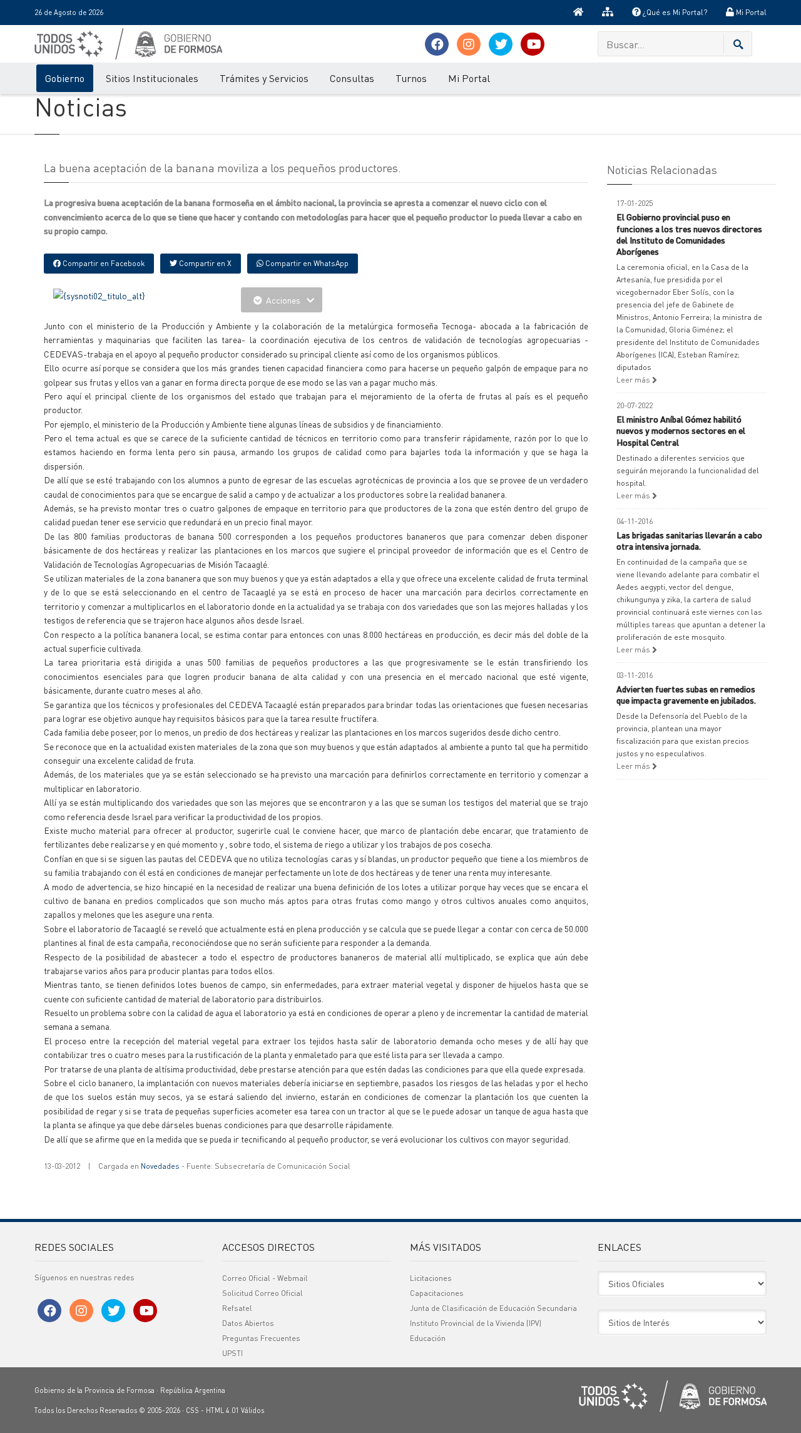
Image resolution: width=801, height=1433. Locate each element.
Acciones (283, 300)
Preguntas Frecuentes (261, 1338)
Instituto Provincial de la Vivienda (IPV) (475, 1323)
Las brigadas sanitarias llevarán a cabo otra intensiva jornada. (689, 540)
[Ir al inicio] (578, 12)
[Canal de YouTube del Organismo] (532, 44)
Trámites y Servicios (264, 78)
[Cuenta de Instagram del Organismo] (469, 44)
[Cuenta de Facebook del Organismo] (437, 44)
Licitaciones (431, 1278)
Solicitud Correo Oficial (262, 1293)
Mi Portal (750, 12)
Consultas (352, 78)
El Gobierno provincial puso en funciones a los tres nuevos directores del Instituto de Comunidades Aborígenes (689, 234)
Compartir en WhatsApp (306, 263)
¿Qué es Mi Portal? (674, 12)
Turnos (411, 78)
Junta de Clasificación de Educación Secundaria (493, 1308)
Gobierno (64, 78)
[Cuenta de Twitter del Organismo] (501, 44)
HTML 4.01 (222, 1410)
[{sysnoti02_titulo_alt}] (99, 294)
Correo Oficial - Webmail (265, 1278)
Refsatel (237, 1308)
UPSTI (232, 1353)
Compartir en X (204, 263)
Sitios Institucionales (152, 78)
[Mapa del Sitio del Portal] (608, 12)
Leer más (634, 379)
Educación (428, 1338)
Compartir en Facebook (103, 263)
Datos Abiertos (248, 1323)
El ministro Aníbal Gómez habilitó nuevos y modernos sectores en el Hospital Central (680, 430)
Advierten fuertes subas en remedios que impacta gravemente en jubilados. (686, 694)
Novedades (160, 1166)
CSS (192, 1410)
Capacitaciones (437, 1293)
